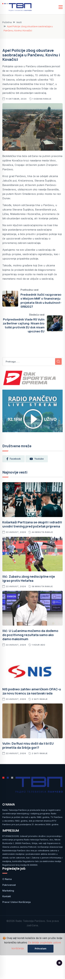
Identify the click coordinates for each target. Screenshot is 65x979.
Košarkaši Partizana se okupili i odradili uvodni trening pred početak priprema (32, 524)
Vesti (19, 22)
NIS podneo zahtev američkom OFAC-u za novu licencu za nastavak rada (31, 691)
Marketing (8, 890)
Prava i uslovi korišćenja (16, 902)
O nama (7, 879)
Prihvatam (40, 948)
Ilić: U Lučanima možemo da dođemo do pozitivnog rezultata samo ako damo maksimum (30, 635)
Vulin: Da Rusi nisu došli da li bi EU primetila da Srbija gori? (28, 745)
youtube (39, 458)
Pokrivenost (9, 884)
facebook (15, 458)
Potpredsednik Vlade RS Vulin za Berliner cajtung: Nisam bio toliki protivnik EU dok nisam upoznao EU (23, 325)
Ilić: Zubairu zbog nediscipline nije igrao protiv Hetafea (28, 578)
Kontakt (6, 896)
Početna (7, 22)
